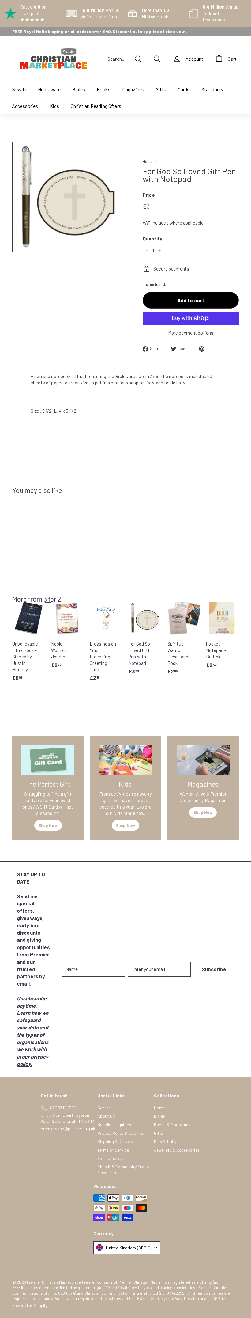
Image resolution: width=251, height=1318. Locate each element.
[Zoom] (67, 197)
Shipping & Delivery (115, 1141)
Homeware (49, 89)
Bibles (78, 89)
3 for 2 (52, 599)
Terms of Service (113, 1150)
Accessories (25, 106)
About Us (106, 1116)
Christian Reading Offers (96, 106)
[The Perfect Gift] (47, 760)
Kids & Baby (165, 1141)
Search (104, 1107)
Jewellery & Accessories (177, 1150)
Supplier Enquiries (114, 1124)
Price (149, 195)
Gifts (161, 89)
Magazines (133, 89)
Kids (54, 106)
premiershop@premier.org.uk (68, 1128)
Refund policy (109, 1158)
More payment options (191, 332)
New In (19, 89)
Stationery (212, 89)
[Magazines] (203, 760)
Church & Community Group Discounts (123, 1170)
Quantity (152, 238)
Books (104, 89)
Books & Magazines (172, 1124)
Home (148, 161)
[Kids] (125, 760)
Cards (184, 89)
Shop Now (48, 825)
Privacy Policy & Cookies (120, 1133)
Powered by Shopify (29, 1305)
